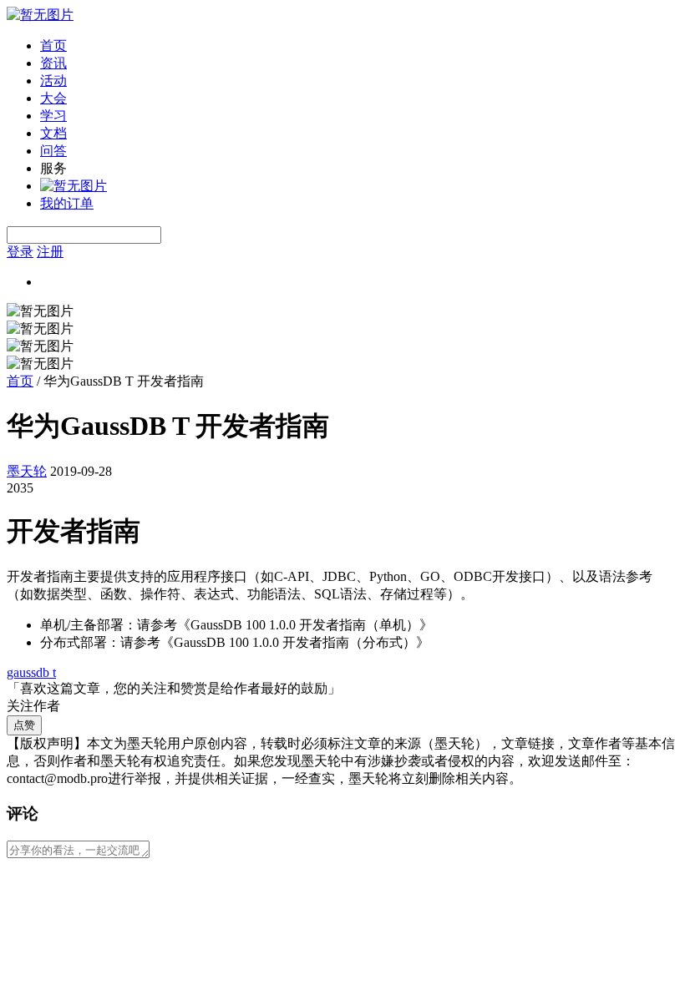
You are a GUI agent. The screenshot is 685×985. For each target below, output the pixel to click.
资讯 (53, 63)
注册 (50, 252)
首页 (53, 45)
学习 (53, 116)
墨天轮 (27, 471)
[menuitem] (359, 46)
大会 (53, 98)
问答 (53, 151)
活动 (53, 80)
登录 (20, 252)
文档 (53, 133)
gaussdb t (31, 672)
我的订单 (67, 203)
